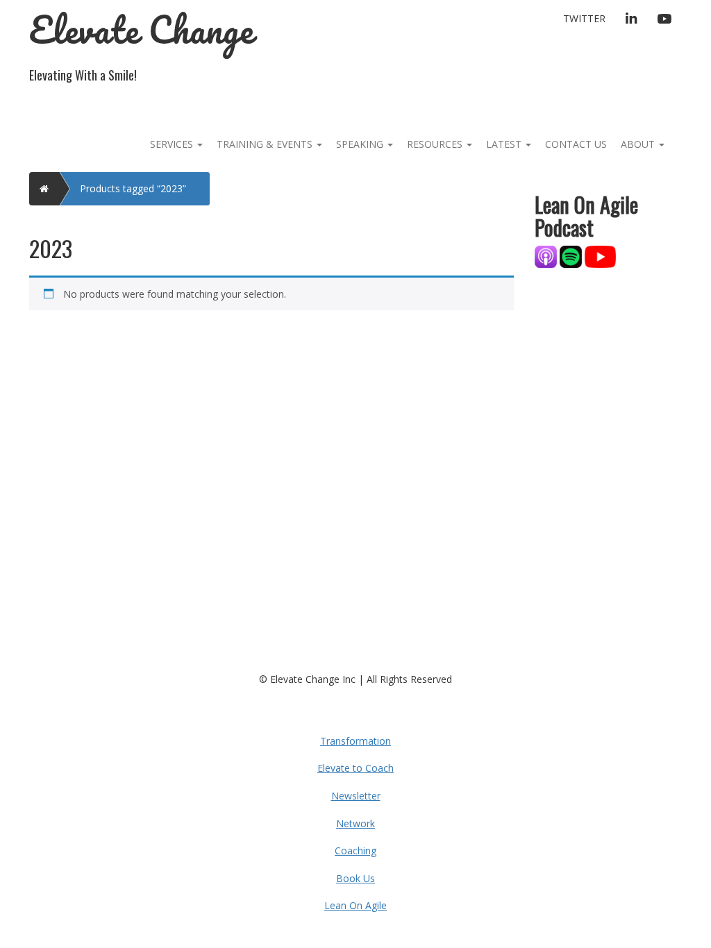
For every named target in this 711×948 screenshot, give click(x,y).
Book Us (355, 878)
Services (173, 144)
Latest (505, 144)
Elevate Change (141, 29)
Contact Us (576, 144)
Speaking (361, 144)
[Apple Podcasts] (547, 255)
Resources (436, 144)
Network (355, 823)
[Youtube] (600, 255)
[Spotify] (571, 255)
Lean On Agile (355, 905)
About (639, 144)
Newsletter (355, 795)
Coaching (355, 850)
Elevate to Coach (355, 768)
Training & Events (266, 144)
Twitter (584, 18)
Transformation (355, 740)
